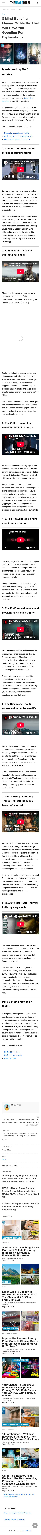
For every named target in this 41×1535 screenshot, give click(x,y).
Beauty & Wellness (9, 1429)
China (4, 1286)
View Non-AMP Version (26, 1530)
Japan (19, 1519)
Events (4, 1470)
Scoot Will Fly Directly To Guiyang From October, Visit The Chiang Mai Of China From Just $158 (19, 1295)
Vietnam (13, 1519)
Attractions (6, 1380)
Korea (23, 1519)
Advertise (11, 1494)
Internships (23, 1494)
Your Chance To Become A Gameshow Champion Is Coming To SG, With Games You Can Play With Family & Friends (19, 1390)
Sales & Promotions (9, 1333)
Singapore (7, 1513)
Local (13, 9)
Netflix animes (10, 1058)
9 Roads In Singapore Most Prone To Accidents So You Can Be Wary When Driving (20, 1206)
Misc (19, 9)
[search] (37, 3)
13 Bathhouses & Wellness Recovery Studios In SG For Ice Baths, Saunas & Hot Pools (20, 1437)
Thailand (20, 1513)
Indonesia (7, 1519)
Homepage (5, 9)
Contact (17, 1494)
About (6, 1494)
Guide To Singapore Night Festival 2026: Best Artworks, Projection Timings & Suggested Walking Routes (19, 1479)
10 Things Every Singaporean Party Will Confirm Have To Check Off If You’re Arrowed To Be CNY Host (19, 1178)
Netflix (4, 1159)
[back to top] (35, 1525)
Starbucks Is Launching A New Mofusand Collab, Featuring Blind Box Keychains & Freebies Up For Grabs (20, 1251)
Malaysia (14, 1513)
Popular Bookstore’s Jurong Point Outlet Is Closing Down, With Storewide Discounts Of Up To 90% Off (20, 1342)
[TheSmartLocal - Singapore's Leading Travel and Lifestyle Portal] (20, 3)
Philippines (27, 1513)
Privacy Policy (14, 1496)
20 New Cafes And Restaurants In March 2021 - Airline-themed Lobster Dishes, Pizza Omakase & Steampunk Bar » (20, 1122)
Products (5, 1242)
